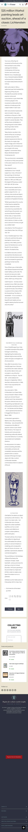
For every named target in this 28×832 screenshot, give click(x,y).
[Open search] (20, 4)
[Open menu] (2, 4)
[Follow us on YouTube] (13, 690)
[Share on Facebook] (10, 596)
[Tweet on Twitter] (15, 596)
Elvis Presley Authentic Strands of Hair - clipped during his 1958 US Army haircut (17, 653)
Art (7, 590)
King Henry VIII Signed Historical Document (16, 674)
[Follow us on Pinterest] (10, 690)
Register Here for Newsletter (14, 757)
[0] (25, 4)
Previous (10, 609)
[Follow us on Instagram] (7, 690)
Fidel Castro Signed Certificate (16, 663)
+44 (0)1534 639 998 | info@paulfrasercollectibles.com (14, 1)
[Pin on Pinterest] (12, 596)
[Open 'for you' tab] (23, 827)
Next (19, 609)
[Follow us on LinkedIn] (15, 690)
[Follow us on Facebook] (2, 690)
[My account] (22, 4)
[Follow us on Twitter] (5, 690)
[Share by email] (17, 596)
